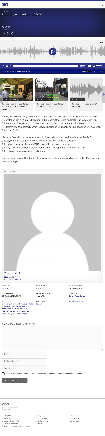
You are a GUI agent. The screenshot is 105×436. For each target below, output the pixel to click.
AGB (40, 424)
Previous (1, 94)
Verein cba (8, 418)
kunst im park (22, 309)
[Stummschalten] (93, 66)
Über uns (7, 416)
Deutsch (39, 304)
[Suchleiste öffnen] (101, 5)
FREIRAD (5, 288)
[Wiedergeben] (3, 66)
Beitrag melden (76, 301)
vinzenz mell (24, 311)
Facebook (76, 416)
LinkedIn (75, 421)
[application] (52, 66)
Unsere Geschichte (11, 421)
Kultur (71, 296)
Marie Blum (13, 311)
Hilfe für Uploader (11, 424)
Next (103, 94)
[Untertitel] (89, 66)
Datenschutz (43, 421)
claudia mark (7, 304)
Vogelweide (6, 314)
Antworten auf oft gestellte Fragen (17, 426)
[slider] (45, 66)
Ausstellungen (80, 296)
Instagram (76, 418)
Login (40, 416)
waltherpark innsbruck (20, 314)
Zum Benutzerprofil (13, 280)
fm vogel (5, 30)
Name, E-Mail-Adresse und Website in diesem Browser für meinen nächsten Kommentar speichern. (44, 374)
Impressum (42, 418)
